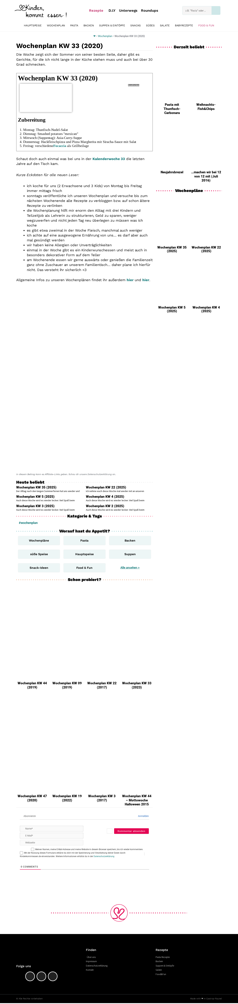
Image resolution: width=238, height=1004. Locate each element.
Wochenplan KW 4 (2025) (105, 497)
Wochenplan (105, 36)
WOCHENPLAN (56, 25)
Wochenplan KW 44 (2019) (32, 685)
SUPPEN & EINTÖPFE (112, 25)
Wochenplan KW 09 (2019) (67, 685)
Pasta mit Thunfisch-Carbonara (172, 109)
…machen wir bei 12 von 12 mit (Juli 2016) (206, 176)
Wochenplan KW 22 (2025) (106, 487)
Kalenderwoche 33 (109, 159)
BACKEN (88, 25)
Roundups (149, 10)
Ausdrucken (133, 85)
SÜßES (150, 25)
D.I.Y (112, 10)
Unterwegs (128, 10)
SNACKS (135, 25)
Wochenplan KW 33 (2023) (136, 685)
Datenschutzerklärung (104, 856)
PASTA (74, 25)
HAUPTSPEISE (32, 25)
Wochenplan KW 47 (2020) (32, 798)
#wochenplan (28, 523)
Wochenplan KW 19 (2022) (67, 798)
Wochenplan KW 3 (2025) (35, 506)
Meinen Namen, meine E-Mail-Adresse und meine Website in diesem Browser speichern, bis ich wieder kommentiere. (89, 849)
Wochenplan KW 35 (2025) (36, 487)
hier (130, 280)
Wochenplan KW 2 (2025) (105, 506)
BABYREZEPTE (184, 25)
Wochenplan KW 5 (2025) (35, 497)
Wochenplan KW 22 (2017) (102, 685)
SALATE (165, 25)
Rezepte (96, 10)
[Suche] (216, 10)
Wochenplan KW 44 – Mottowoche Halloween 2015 (136, 800)
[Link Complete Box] (171, 226)
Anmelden (143, 816)
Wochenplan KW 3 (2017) (102, 798)
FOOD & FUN (206, 25)
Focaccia (59, 146)
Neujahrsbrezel (172, 172)
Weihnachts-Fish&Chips (206, 107)
